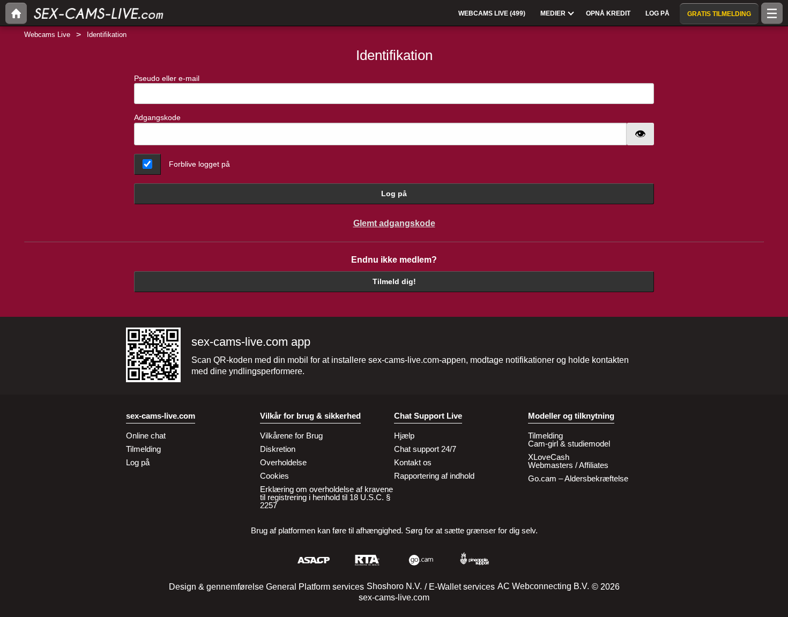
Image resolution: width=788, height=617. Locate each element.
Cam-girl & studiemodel (569, 443)
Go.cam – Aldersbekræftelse (578, 478)
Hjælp (404, 435)
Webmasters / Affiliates (568, 465)
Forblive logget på (199, 164)
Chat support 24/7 (425, 449)
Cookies (274, 475)
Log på (394, 193)
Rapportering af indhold (434, 475)
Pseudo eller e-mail (166, 78)
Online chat (146, 435)
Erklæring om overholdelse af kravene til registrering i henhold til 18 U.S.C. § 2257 (326, 497)
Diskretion (277, 449)
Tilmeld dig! (394, 281)
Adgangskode (157, 117)
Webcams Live (47, 35)
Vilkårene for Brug (291, 435)
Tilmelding (143, 449)
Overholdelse (283, 462)
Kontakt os (413, 462)
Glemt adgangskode (394, 223)
